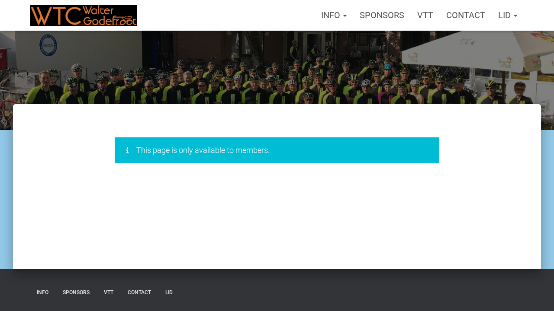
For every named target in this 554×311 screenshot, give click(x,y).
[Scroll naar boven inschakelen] (537, 294)
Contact (465, 15)
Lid (505, 15)
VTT (425, 15)
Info (331, 15)
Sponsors (382, 15)
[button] (344, 15)
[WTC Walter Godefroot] (84, 15)
